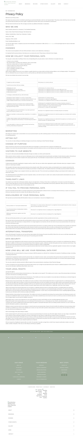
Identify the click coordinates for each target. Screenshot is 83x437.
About (20, 3)
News (59, 3)
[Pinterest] (66, 375)
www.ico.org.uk (51, 43)
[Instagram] (64, 375)
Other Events (44, 3)
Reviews (35, 3)
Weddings (27, 3)
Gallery (53, 3)
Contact (66, 3)
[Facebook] (62, 375)
